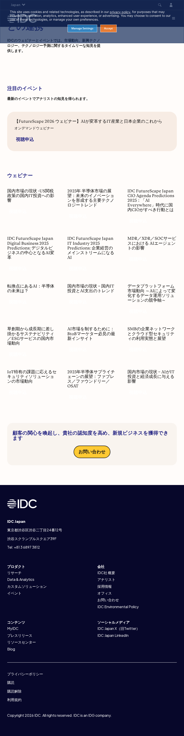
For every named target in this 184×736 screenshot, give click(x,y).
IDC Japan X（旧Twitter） (118, 628)
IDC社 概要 (106, 572)
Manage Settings (82, 28)
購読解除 (14, 691)
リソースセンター (21, 642)
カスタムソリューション (27, 586)
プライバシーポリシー (25, 674)
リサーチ (14, 572)
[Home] (22, 503)
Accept (108, 28)
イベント (14, 593)
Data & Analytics (20, 579)
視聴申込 (25, 139)
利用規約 (14, 699)
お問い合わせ (92, 451)
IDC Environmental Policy (118, 606)
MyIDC (12, 628)
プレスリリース (19, 635)
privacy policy (120, 12)
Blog (11, 649)
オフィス (104, 593)
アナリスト (106, 579)
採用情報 (104, 586)
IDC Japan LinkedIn (113, 635)
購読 (10, 682)
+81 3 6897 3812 (27, 547)
